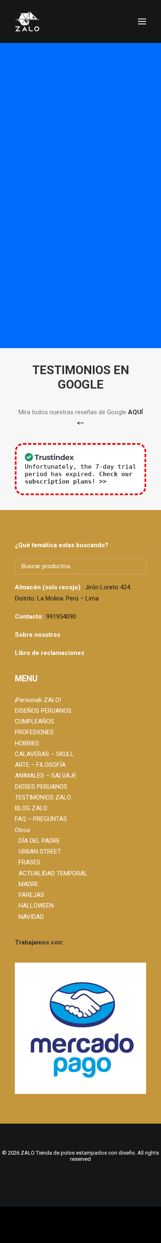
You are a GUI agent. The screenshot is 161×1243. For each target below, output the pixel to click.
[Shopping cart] (117, 21)
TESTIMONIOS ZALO (43, 797)
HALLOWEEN (36, 905)
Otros (22, 830)
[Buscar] (104, 21)
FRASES (29, 862)
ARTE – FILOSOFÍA (40, 765)
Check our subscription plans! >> (79, 477)
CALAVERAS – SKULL (44, 754)
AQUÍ (135, 412)
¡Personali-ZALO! (38, 700)
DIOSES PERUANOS (41, 786)
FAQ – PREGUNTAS (41, 819)
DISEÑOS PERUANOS (43, 710)
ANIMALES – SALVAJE (45, 775)
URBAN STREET (40, 851)
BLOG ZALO (31, 808)
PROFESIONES (34, 732)
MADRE (28, 884)
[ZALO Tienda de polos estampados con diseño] (80, 21)
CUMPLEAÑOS (34, 721)
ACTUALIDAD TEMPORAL (53, 873)
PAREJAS (31, 895)
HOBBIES (27, 743)
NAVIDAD (31, 916)
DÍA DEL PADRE (39, 840)
